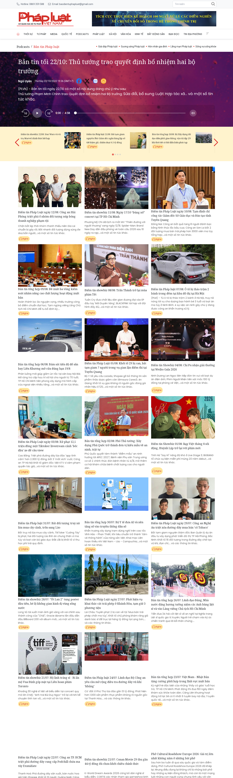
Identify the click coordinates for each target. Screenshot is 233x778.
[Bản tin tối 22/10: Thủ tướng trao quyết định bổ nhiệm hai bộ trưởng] (45, 18)
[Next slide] (215, 139)
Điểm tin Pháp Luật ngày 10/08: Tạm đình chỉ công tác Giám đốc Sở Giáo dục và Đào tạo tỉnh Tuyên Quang (181, 215)
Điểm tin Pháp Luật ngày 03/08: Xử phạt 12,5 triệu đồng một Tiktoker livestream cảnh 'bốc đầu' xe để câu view (47, 446)
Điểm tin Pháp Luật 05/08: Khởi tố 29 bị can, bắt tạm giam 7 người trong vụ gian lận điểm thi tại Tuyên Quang (116, 367)
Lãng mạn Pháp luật (181, 46)
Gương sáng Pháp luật (133, 46)
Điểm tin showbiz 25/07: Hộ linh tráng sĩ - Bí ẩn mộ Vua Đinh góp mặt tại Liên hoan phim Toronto (48, 682)
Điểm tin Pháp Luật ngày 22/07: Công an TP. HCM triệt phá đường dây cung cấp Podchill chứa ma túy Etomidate (50, 762)
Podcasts (82, 34)
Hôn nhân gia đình (157, 46)
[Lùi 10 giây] (25, 113)
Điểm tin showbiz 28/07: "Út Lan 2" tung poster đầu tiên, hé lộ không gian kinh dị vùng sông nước (48, 603)
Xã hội (112, 34)
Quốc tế (66, 34)
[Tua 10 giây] (49, 113)
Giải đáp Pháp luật (108, 46)
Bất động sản (156, 34)
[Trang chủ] (18, 34)
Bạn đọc (174, 34)
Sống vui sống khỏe (205, 46)
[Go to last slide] (17, 139)
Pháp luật (99, 34)
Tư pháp (41, 34)
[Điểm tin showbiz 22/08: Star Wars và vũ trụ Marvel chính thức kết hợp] (72, 142)
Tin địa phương (193, 34)
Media (53, 34)
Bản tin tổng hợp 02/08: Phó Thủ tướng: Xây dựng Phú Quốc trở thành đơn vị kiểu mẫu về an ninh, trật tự (116, 445)
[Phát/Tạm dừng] (37, 113)
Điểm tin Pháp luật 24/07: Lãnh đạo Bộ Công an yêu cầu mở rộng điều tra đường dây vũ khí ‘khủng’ (115, 682)
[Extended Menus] (207, 33)
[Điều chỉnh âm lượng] (193, 113)
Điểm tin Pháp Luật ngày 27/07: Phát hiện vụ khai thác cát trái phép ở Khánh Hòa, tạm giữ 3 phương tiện (115, 603)
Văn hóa (126, 34)
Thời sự (28, 34)
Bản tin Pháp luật (46, 47)
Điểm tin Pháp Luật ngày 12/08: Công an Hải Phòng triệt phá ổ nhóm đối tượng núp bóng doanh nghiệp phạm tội (47, 216)
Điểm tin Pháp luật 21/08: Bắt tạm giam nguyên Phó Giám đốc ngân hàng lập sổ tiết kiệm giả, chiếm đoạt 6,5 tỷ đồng (105, 138)
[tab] (113, 154)
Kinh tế (139, 34)
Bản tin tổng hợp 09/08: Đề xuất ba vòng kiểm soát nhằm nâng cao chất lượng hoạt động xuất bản (48, 293)
